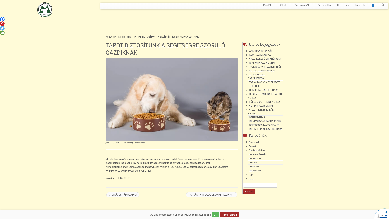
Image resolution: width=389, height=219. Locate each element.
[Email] (2, 33)
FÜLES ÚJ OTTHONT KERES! (264, 101)
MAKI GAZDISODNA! (260, 54)
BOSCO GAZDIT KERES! (262, 70)
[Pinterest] (2, 23)
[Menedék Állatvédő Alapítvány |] (45, 9)
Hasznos (342, 5)
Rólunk (283, 5)
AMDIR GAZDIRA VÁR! (261, 50)
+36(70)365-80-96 (179, 166)
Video (251, 179)
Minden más (124, 36)
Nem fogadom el (229, 215)
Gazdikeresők (302, 5)
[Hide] (1, 38)
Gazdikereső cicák (257, 150)
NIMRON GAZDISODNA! (262, 62)
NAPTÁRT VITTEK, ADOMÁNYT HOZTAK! (211, 194)
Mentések (253, 162)
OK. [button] (215, 215)
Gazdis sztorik (255, 158)
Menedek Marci (139, 143)
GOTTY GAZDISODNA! (261, 105)
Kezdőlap (268, 5)
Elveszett (252, 146)
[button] (381, 5)
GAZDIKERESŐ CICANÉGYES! (265, 58)
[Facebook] (2, 19)
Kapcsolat (360, 5)
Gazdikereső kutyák (257, 154)
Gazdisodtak (324, 5)
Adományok (254, 142)
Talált (251, 175)
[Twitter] (2, 28)
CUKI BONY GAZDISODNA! (263, 90)
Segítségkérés (255, 171)
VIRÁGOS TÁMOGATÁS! (123, 194)
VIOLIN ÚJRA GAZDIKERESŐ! (265, 66)
